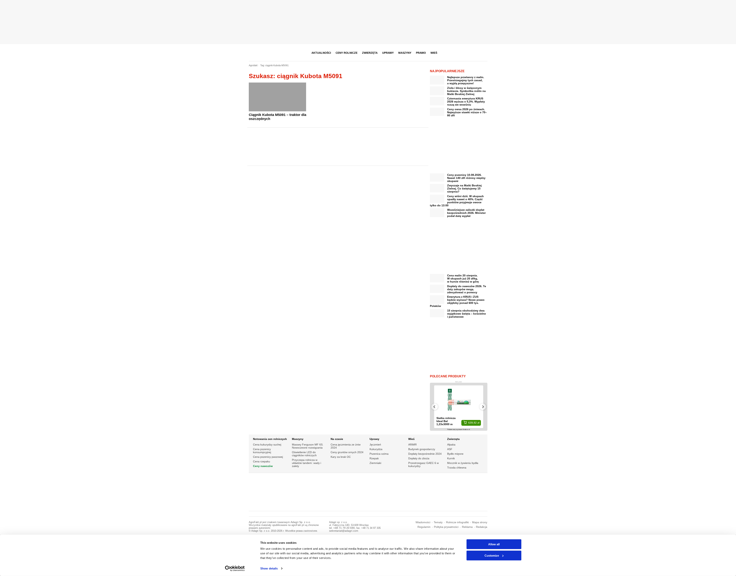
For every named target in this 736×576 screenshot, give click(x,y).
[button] (483, 53)
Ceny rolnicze (346, 52)
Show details (269, 568)
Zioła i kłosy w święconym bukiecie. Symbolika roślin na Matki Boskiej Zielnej (466, 91)
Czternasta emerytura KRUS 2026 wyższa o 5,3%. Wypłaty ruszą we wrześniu (466, 101)
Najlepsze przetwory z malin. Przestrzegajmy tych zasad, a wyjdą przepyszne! (465, 80)
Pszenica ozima (379, 453)
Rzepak (374, 458)
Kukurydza (376, 449)
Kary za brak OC (341, 456)
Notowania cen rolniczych (270, 438)
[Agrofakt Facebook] (456, 53)
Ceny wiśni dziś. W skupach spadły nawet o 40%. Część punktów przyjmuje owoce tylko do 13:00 (457, 201)
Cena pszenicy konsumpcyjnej (262, 451)
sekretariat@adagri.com (343, 530)
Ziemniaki (375, 462)
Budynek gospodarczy (421, 449)
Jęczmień (375, 444)
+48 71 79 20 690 (344, 527)
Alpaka (451, 444)
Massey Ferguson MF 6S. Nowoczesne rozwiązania (307, 446)
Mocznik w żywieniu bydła (462, 462)
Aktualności (321, 52)
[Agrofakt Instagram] (465, 53)
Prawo (421, 52)
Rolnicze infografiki (457, 522)
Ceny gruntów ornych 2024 (347, 452)
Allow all (494, 544)
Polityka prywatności (446, 527)
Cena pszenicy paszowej (268, 456)
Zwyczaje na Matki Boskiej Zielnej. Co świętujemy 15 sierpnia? (464, 188)
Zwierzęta (370, 52)
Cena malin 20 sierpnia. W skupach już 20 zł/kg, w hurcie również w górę (463, 278)
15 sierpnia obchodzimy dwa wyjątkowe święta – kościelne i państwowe (466, 313)
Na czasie (337, 438)
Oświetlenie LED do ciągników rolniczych (304, 454)
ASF (449, 449)
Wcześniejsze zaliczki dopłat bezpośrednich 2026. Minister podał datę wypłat (466, 212)
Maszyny (404, 52)
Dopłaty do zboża (418, 458)
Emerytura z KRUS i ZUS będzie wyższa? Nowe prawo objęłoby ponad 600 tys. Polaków (457, 301)
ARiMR (412, 444)
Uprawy (388, 52)
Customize (492, 555)
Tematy (438, 522)
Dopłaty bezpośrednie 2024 (425, 453)
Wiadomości (423, 522)
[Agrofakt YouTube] (474, 53)
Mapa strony (479, 522)
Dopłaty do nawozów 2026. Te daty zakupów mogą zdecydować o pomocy (466, 289)
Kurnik (451, 458)
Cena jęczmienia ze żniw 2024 (346, 446)
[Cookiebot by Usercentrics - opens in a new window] (235, 568)
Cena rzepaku (261, 461)
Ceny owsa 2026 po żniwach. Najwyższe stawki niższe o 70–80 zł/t (467, 112)
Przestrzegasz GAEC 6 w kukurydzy (423, 464)
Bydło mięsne (455, 453)
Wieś (433, 52)
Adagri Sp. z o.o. (301, 522)
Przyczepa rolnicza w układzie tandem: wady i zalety (306, 463)
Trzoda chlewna (456, 467)
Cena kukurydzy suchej (267, 444)
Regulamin (423, 527)
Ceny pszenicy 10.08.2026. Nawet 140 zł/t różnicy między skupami (466, 178)
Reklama (467, 527)
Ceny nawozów (263, 466)
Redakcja (481, 527)
